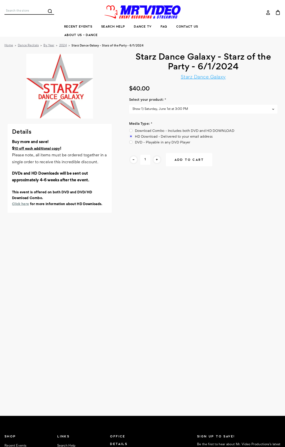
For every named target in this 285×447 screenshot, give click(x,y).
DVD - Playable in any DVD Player (162, 142)
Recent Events (78, 26)
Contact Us (187, 26)
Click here (20, 204)
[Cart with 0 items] (278, 12)
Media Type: (141, 123)
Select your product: (147, 99)
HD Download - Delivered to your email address (174, 136)
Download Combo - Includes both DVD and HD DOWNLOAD (184, 131)
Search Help (113, 26)
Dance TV (142, 26)
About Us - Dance (81, 35)
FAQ (164, 26)
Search (50, 11)
